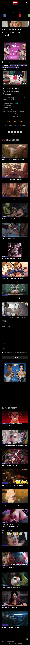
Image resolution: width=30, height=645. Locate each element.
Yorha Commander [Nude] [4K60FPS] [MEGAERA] (14, 318)
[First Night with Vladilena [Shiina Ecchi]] (15, 170)
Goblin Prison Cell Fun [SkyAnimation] (11, 219)
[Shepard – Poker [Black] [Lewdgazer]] (15, 618)
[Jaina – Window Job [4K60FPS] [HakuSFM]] (15, 579)
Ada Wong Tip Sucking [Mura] (9, 607)
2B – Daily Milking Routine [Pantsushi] (11, 258)
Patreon (16, 103)
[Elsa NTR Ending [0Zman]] (15, 230)
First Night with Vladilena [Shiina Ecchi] (12, 179)
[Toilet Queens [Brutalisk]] (15, 190)
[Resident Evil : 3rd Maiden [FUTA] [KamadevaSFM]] (15, 539)
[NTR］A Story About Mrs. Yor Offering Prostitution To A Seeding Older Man (12, 525)
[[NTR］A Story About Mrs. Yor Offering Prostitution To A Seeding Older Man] (15, 516)
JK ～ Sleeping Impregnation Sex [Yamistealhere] (14, 445)
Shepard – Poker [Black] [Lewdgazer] (11, 627)
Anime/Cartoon (22, 65)
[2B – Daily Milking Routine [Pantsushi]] (15, 250)
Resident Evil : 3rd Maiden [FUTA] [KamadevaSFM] (14, 548)
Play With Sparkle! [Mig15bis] (9, 465)
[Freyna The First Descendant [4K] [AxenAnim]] (15, 289)
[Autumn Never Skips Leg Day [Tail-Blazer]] (15, 269)
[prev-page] (3, 321)
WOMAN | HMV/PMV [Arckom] (9, 568)
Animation (8, 12)
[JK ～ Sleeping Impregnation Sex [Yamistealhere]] (15, 437)
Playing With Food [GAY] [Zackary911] (11, 505)
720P (21, 121)
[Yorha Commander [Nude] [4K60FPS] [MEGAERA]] (15, 309)
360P (8, 121)
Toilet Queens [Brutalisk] (8, 199)
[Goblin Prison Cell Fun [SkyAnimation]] (15, 210)
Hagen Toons (15, 67)
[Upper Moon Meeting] (15, 417)
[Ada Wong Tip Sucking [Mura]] (15, 598)
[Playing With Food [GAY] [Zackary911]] (15, 496)
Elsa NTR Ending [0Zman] (8, 238)
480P (15, 121)
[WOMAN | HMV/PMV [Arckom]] (15, 559)
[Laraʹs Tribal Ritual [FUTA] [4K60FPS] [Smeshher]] (15, 476)
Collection (6, 67)
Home (3, 12)
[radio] (9, 132)
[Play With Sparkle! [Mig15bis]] (15, 456)
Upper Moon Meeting (7, 426)
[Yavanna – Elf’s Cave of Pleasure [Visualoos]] (15, 151)
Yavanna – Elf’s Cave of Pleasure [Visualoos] (13, 159)
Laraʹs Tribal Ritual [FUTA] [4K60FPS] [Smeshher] (14, 485)
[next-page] (5, 321)
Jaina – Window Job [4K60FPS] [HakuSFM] (12, 587)
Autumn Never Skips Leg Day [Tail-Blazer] (12, 278)
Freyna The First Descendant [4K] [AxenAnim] (13, 298)
